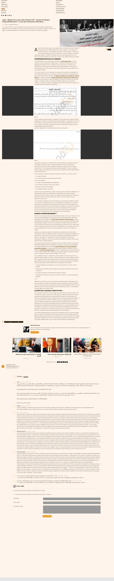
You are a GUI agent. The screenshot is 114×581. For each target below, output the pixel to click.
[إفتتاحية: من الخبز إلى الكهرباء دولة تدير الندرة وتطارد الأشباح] (26, 345)
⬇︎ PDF (35, 117)
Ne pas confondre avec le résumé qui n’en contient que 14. (65, 77)
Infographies (60, 8)
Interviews (59, 4)
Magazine (59, 0)
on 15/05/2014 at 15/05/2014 (25, 382)
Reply (33, 382)
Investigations (60, 6)
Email (16, 502)
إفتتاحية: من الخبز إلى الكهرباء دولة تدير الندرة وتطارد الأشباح (28, 355)
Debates (3, 10)
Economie (109, 49)
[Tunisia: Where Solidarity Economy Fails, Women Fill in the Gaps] (87, 345)
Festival (3, 12)
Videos (3, 2)
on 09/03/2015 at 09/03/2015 (62, 475)
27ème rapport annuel (66, 61)
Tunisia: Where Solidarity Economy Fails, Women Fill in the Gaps (87, 355)
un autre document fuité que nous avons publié (62, 219)
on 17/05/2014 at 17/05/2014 (31, 431)
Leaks (3, 8)
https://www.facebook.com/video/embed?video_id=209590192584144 (32, 398)
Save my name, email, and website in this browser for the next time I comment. (33, 494)
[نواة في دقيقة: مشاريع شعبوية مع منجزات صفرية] (57, 345)
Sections (4, 0)
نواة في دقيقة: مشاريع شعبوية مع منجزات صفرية (59, 354)
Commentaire (18, 506)
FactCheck (4, 6)
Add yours (25, 376)
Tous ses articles (34, 332)
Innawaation (60, 10)
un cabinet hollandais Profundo (47, 250)
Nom (16, 498)
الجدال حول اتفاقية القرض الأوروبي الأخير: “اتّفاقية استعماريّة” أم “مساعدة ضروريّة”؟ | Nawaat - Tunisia (37, 475)
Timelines (4, 4)
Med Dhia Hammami (14, 24)
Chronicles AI (60, 12)
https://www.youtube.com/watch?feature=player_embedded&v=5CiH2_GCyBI (34, 389)
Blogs (57, 2)
